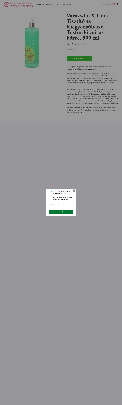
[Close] (74, 191)
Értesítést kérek (61, 212)
